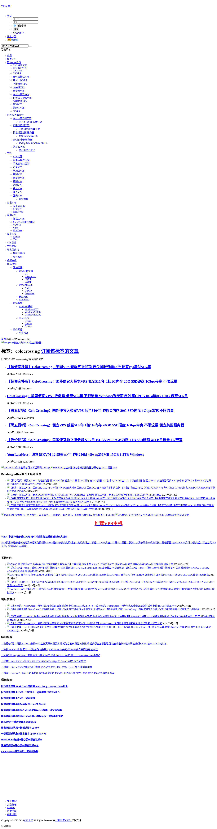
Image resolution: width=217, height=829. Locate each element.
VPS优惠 (17, 156)
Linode (16, 236)
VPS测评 (11, 242)
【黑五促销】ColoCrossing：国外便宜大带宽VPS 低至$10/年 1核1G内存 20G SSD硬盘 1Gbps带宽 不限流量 (90, 411)
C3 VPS (17, 73)
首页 (9, 55)
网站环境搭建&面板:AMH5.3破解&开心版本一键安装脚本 (31, 710)
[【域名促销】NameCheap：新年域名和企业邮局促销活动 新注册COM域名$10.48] (50, 605)
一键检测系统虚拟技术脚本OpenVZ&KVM (23, 733)
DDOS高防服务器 (22, 118)
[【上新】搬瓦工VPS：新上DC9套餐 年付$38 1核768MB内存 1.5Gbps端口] (46, 495)
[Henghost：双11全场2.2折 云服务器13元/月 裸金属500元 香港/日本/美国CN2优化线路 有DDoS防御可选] (61, 589)
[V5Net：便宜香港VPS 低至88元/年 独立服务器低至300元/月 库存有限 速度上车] (49, 564)
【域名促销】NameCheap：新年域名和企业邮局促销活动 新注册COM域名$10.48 (135, 605)
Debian (28, 326)
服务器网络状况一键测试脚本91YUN (20, 728)
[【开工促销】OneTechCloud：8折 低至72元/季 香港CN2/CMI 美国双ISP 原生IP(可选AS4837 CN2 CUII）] (62, 627)
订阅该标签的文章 (60, 351)
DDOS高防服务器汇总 (30, 122)
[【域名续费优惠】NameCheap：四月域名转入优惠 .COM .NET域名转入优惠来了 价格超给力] (56, 609)
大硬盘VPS (19, 87)
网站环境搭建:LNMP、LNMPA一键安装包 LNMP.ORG (30, 692)
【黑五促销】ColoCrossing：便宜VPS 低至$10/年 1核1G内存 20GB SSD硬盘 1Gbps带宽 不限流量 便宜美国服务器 (95, 425)
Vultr (15, 227)
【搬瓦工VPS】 (63, 820)
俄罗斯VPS (19, 178)
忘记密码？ (19, 33)
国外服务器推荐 (15, 115)
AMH (27, 288)
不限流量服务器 (21, 125)
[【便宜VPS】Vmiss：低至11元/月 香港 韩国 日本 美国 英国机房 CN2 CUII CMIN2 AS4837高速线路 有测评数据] (66, 567)
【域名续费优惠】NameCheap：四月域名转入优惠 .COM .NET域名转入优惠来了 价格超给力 (153, 609)
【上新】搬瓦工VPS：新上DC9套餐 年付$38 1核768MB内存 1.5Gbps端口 (123, 495)
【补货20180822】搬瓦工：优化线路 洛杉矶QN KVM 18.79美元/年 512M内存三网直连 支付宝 (49, 649)
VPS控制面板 (26, 285)
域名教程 (17, 257)
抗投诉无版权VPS (22, 98)
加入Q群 (11, 36)
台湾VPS (17, 167)
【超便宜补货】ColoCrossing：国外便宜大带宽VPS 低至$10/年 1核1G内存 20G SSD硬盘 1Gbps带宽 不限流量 (92, 381)
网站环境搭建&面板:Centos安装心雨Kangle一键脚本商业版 (32, 716)
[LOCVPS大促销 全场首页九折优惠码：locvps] (26, 467)
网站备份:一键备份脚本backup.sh (18, 722)
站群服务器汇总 (27, 150)
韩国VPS (17, 174)
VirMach (17, 225)
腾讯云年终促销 (21, 163)
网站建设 (17, 267)
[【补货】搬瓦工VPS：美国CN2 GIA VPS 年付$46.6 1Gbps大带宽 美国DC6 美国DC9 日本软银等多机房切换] (64, 487)
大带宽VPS (19, 91)
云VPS (16, 111)
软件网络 (17, 329)
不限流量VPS (20, 84)
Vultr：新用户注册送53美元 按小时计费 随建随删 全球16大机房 (34, 536)
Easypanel (29, 293)
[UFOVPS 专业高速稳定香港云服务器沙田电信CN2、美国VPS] (84, 467)
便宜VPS (11, 59)
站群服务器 (19, 147)
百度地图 (12, 811)
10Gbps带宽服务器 (22, 139)
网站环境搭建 (26, 271)
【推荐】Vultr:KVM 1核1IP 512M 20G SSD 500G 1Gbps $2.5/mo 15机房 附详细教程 (43, 661)
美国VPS (11, 215)
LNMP (28, 279)
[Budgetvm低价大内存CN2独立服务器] (21, 342)
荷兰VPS (17, 188)
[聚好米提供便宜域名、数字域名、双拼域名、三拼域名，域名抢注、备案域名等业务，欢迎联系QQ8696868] (58, 515)
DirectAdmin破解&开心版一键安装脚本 (21, 739)
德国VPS (17, 181)
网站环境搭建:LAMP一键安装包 (18, 698)
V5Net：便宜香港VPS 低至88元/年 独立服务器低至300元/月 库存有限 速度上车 (132, 564)
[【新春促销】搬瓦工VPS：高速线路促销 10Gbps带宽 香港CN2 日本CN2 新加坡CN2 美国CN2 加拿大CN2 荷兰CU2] (68, 480)
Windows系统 (25, 306)
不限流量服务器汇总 (29, 129)
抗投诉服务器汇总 (28, 136)
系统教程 (17, 303)
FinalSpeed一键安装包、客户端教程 (19, 751)
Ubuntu (28, 323)
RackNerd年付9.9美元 (24, 222)
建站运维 (12, 264)
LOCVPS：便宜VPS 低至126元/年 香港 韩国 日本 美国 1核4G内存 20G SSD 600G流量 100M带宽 (159, 575)
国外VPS (17, 192)
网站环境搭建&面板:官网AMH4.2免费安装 (23, 704)
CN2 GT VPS (19, 68)
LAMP (28, 282)
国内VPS (17, 195)
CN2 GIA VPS (20, 65)
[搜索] (30, 46)
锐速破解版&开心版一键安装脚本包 (20, 745)
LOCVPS (17, 209)
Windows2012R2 (33, 314)
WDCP (28, 290)
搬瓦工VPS (19, 218)
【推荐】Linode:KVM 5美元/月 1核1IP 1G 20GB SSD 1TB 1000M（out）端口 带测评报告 (46, 667)
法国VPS (17, 185)
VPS (9, 153)
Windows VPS (20, 101)
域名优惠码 (13, 249)
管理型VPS (19, 107)
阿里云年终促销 (21, 160)
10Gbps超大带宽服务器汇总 (33, 143)
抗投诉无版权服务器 (23, 132)
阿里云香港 (19, 206)
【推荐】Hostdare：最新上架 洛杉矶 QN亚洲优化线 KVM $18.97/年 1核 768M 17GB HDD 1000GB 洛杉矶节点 (57, 673)
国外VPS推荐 (14, 62)
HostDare (17, 230)
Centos (28, 321)
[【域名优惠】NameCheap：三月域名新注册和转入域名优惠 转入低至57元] (46, 623)
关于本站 (12, 801)
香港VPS (11, 202)
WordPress (24, 299)
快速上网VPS (20, 80)
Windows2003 (31, 309)
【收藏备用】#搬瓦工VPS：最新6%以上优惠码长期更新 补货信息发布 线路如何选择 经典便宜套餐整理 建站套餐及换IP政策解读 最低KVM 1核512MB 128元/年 (84, 643)
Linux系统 (24, 318)
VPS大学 (5, 6)
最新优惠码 (19, 253)
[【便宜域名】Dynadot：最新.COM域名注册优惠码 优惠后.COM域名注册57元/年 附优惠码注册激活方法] (62, 616)
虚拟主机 (12, 260)
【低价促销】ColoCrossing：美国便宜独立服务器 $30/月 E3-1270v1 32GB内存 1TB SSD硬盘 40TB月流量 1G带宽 (94, 440)
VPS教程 (11, 246)
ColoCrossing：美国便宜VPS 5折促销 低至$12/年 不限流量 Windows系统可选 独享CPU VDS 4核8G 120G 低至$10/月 (97, 396)
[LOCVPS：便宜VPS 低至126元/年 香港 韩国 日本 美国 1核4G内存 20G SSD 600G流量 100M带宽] (58, 575)
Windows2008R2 (33, 312)
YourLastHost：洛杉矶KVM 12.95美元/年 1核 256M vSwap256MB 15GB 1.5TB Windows (75, 454)
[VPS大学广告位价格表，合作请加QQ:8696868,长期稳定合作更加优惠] (152, 515)
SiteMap (11, 807)
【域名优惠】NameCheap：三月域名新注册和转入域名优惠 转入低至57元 (124, 623)
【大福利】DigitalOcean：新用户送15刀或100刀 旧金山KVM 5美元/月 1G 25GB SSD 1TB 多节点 (50, 655)
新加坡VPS (19, 170)
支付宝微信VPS (21, 76)
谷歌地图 (12, 814)
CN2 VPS (18, 70)
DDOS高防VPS (21, 94)
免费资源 (23, 333)
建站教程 (23, 297)
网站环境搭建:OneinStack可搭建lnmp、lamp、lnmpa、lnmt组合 (34, 686)
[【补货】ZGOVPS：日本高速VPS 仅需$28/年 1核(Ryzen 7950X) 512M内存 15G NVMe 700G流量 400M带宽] (63, 582)
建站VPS (17, 104)
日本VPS (11, 234)
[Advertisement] (89, 776)
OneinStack (30, 276)
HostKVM (18, 211)
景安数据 (23, 199)
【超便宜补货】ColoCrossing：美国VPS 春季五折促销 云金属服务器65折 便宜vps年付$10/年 (79, 367)
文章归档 (12, 804)
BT (26, 274)
